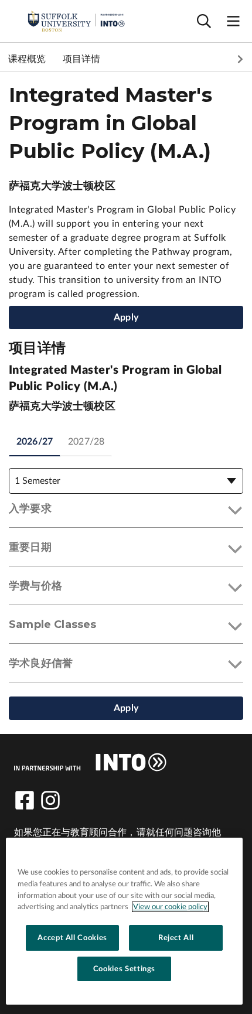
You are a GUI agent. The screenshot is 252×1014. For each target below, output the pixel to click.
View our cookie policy (170, 907)
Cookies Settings (124, 969)
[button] (126, 511)
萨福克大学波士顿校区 (62, 186)
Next (240, 59)
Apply (126, 317)
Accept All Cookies (72, 938)
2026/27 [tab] (34, 441)
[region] (124, 921)
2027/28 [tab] (86, 441)
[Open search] (204, 21)
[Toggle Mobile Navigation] (233, 21)
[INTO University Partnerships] (90, 762)
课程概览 (27, 59)
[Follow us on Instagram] (50, 800)
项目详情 (82, 59)
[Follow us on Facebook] (24, 800)
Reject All (176, 938)
